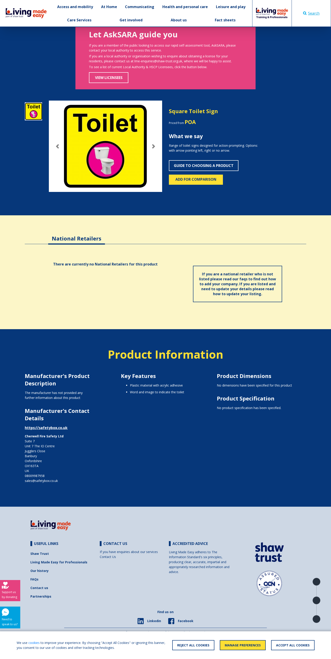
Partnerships (40, 596)
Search (314, 13)
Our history (39, 571)
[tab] (76, 235)
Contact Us (108, 557)
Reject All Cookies (193, 645)
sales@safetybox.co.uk (41, 481)
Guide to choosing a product (204, 165)
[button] (57, 146)
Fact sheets (225, 20)
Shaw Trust (39, 553)
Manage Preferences (243, 645)
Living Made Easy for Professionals (58, 562)
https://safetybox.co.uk (46, 427)
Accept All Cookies (293, 645)
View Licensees (108, 77)
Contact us (39, 588)
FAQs (34, 579)
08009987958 (35, 476)
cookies (34, 643)
